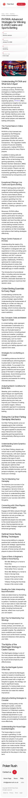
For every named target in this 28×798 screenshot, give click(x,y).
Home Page (7, 778)
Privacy (11, 792)
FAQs (22, 778)
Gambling (12, 13)
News (7, 13)
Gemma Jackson (7, 35)
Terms (16, 792)
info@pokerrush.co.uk (11, 782)
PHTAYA (17, 101)
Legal (21, 792)
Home (3, 13)
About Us (5, 792)
